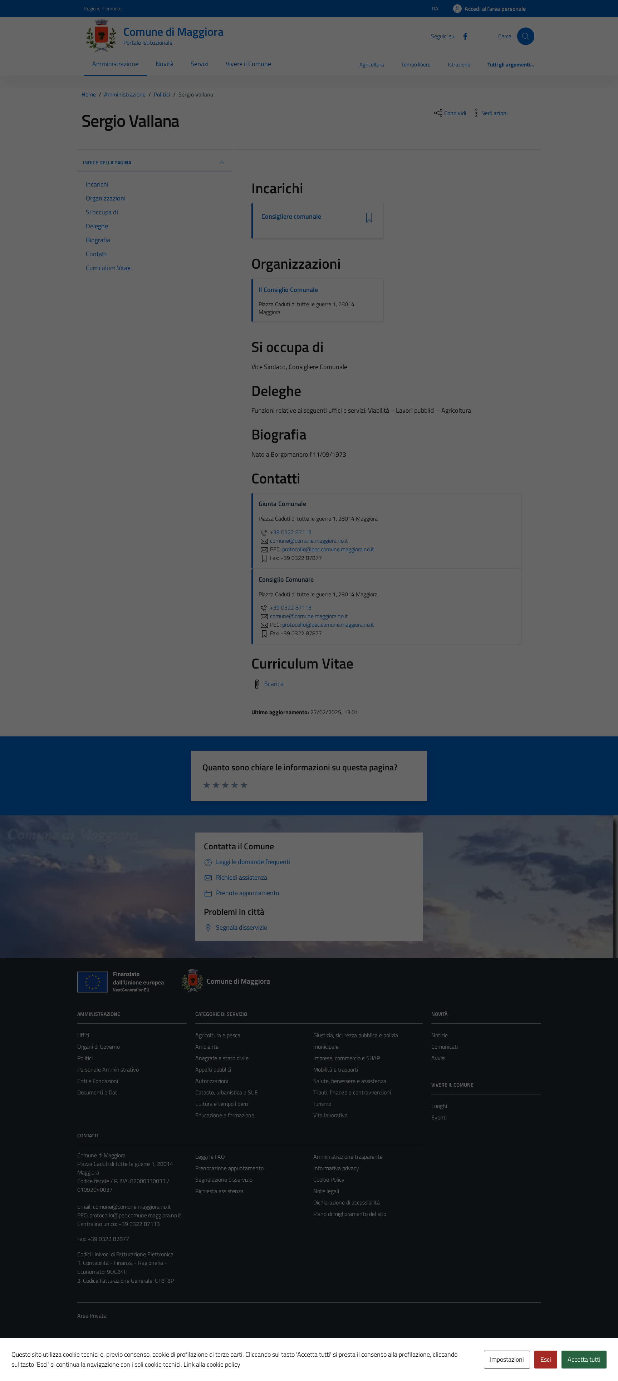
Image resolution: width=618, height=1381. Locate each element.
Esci (545, 1359)
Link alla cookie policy (211, 1364)
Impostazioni (507, 1359)
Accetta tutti (584, 1359)
